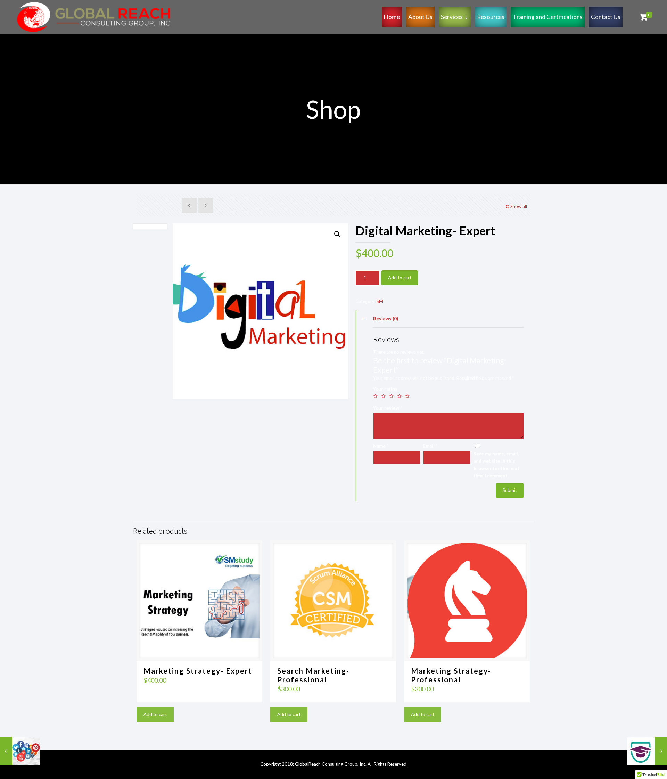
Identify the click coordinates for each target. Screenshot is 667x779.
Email (430, 446)
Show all (518, 206)
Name (380, 446)
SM (380, 301)
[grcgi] (94, 17)
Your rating (385, 389)
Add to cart (399, 277)
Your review (387, 408)
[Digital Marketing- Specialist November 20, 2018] (20, 751)
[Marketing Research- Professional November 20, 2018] (647, 751)
